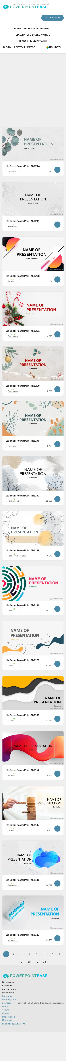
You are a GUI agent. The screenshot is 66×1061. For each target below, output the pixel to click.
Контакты (7, 996)
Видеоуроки (8, 1017)
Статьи (6, 1013)
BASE (29, 6)
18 (44, 961)
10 (29, 961)
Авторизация (52, 18)
